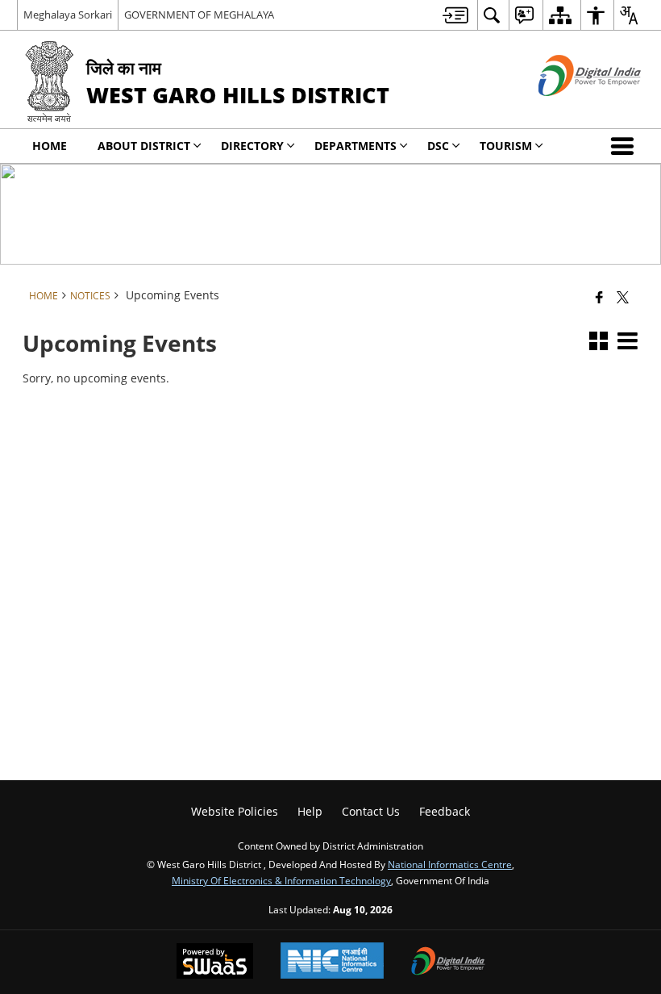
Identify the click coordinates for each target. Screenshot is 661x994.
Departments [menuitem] (355, 145)
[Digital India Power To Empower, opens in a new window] (448, 962)
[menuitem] (455, 15)
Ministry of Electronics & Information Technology (281, 880)
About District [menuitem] (144, 145)
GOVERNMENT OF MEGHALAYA (199, 14)
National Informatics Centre (450, 864)
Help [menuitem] (309, 811)
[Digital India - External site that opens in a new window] (569, 109)
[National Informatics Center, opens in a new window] (332, 962)
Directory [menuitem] (252, 145)
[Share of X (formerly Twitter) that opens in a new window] (623, 296)
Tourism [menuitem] (506, 145)
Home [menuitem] (49, 145)
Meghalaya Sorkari (67, 14)
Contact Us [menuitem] (371, 811)
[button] (625, 146)
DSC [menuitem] (438, 145)
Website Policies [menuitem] (234, 811)
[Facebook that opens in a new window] (599, 296)
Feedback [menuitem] (444, 811)
